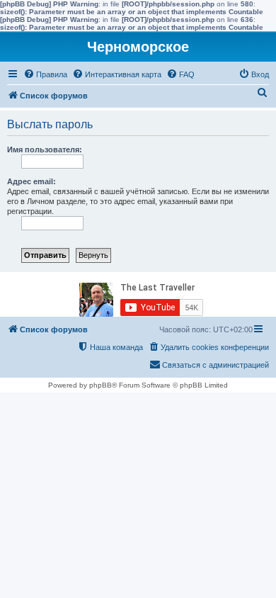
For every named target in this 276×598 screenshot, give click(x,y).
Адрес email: (31, 181)
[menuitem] (45, 74)
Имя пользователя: (44, 149)
